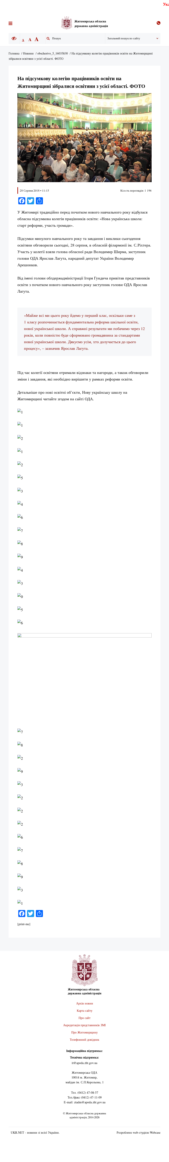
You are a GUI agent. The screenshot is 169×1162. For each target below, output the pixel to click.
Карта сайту (84, 1010)
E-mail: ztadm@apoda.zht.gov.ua (84, 1102)
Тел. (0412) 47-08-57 (84, 1092)
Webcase (155, 1132)
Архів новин (84, 1003)
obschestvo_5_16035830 (52, 53)
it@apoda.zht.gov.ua (84, 1063)
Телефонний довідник (84, 1039)
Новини (28, 53)
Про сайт (84, 1018)
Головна (14, 53)
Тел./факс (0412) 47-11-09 (85, 1097)
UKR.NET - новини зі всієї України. (35, 1132)
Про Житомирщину (84, 1032)
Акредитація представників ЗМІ (84, 1025)
